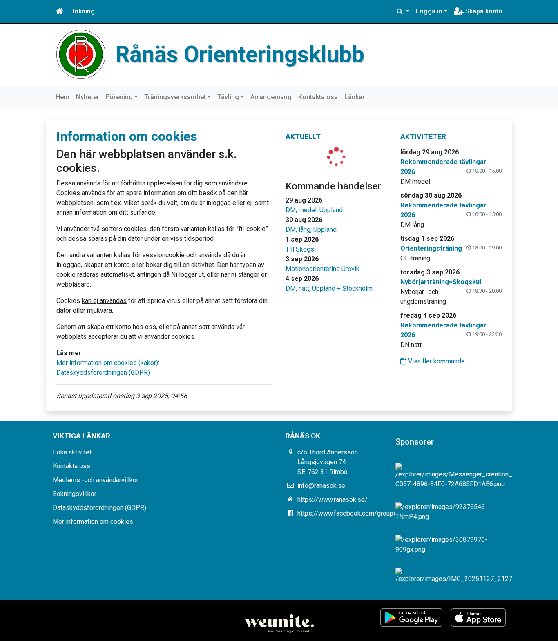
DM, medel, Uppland (314, 210)
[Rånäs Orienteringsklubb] (80, 54)
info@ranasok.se (321, 486)
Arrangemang (271, 97)
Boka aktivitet (72, 452)
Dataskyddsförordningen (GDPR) (103, 372)
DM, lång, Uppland (311, 230)
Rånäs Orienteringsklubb (240, 54)
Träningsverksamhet (175, 97)
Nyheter (87, 97)
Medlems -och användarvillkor (95, 480)
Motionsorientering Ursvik (322, 269)
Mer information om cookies (93, 521)
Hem (62, 97)
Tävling (228, 97)
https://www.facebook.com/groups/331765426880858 (376, 513)
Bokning (82, 11)
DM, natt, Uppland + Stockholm (329, 288)
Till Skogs (300, 249)
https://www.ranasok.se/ (332, 499)
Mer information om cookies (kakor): (107, 363)
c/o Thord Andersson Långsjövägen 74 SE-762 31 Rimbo (327, 462)
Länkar (354, 97)
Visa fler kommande (435, 361)
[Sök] (403, 11)
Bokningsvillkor (74, 494)
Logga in (429, 11)
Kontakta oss (318, 97)
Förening (119, 97)
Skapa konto (483, 11)
